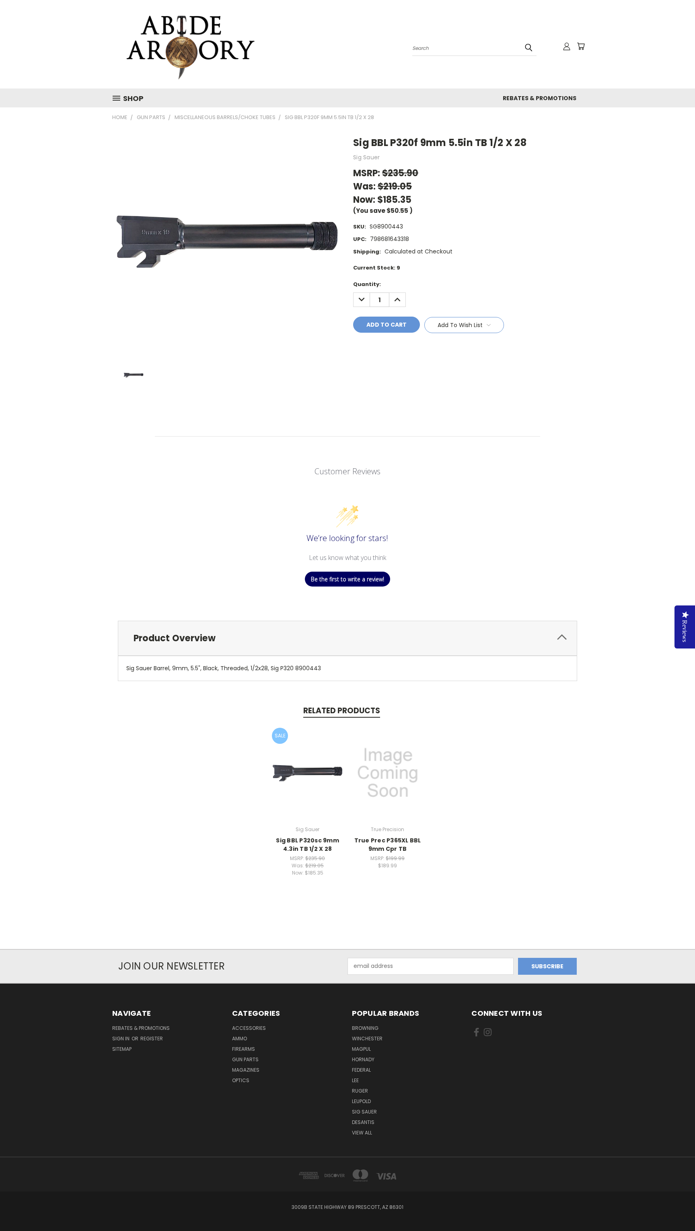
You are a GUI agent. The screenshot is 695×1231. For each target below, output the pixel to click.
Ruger (360, 1090)
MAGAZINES (245, 1069)
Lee (355, 1080)
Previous (674, 1206)
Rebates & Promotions (539, 98)
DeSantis (363, 1122)
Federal (361, 1069)
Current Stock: (376, 268)
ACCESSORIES (249, 1028)
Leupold (361, 1101)
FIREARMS (243, 1049)
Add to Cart (307, 779)
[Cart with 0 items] (581, 46)
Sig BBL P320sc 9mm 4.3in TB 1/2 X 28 (307, 844)
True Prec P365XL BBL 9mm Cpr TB (387, 844)
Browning (365, 1028)
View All (362, 1132)
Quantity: (367, 284)
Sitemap (122, 1049)
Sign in (121, 1038)
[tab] (347, 638)
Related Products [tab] (341, 710)
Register (151, 1038)
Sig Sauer (364, 1111)
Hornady (363, 1059)
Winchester (367, 1038)
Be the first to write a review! (347, 579)
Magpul (361, 1049)
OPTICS (240, 1080)
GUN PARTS (245, 1059)
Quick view (308, 764)
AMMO (239, 1038)
